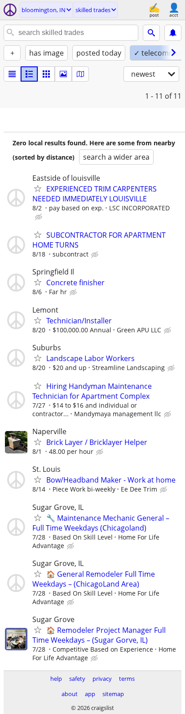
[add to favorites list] (37, 188)
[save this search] (172, 33)
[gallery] (63, 74)
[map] (80, 74)
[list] (12, 74)
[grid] (46, 74)
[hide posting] (39, 217)
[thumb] (29, 74)
